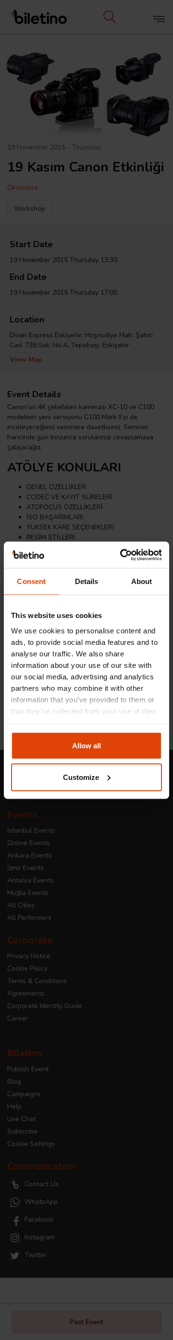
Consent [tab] (31, 581)
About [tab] (141, 581)
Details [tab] (87, 581)
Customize (81, 777)
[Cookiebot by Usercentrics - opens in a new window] (122, 555)
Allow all (86, 746)
